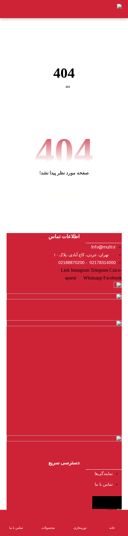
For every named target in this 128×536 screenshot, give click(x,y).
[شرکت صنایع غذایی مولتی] (111, 9)
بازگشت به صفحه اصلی (63, 193)
